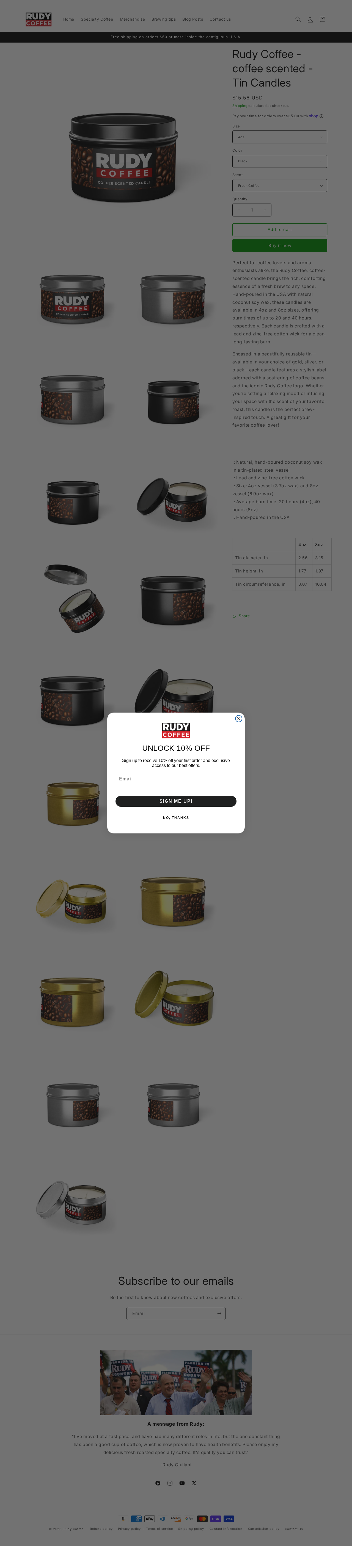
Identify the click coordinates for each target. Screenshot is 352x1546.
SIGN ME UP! (176, 801)
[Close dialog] (238, 718)
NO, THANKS (176, 818)
